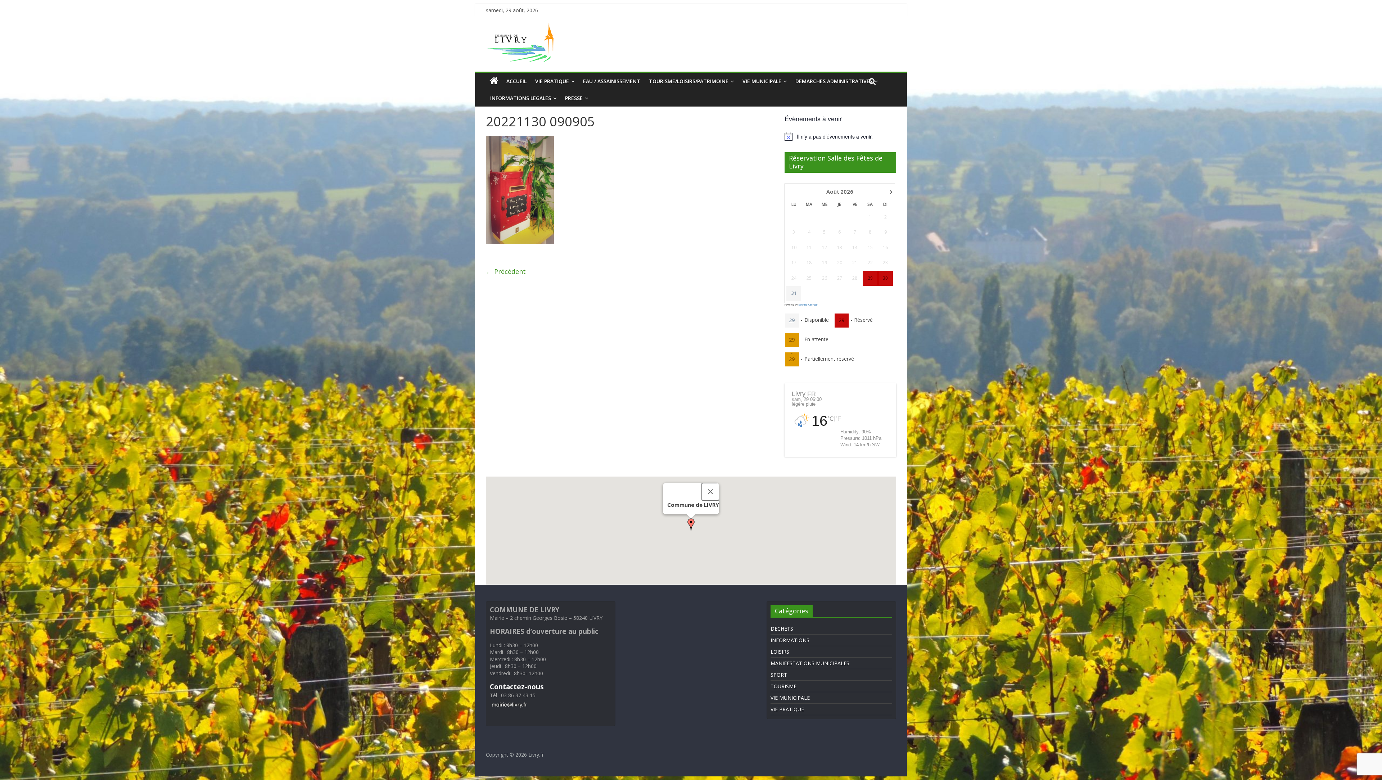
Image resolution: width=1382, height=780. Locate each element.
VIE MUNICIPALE (761, 81)
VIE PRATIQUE (552, 81)
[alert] (840, 136)
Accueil (516, 81)
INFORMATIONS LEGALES (520, 98)
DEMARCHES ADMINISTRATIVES (833, 81)
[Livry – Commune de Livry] (522, 27)
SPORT (779, 674)
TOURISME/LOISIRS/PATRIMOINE (688, 81)
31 (793, 293)
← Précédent (506, 271)
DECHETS (782, 628)
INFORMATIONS (790, 640)
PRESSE (574, 98)
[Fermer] (710, 491)
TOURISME (783, 686)
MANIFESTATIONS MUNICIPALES (810, 663)
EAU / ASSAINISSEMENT (611, 81)
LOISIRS (780, 651)
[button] (691, 524)
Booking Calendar (808, 304)
